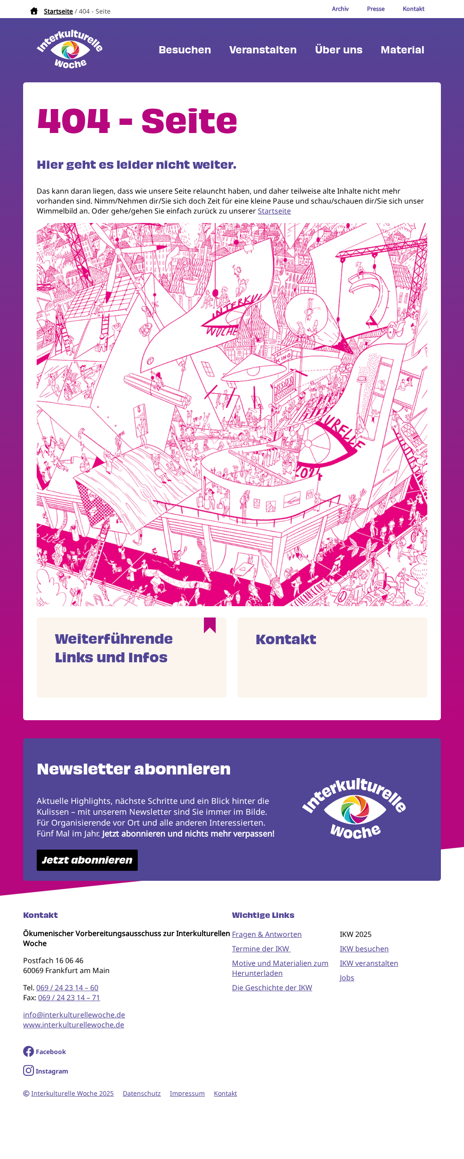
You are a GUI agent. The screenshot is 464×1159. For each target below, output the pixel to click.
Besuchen (185, 50)
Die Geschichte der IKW (272, 988)
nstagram (53, 1071)
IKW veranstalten (369, 963)
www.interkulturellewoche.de (73, 1025)
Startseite (58, 11)
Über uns (338, 50)
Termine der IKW (261, 949)
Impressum (187, 1093)
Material (403, 50)
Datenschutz (142, 1093)
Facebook (51, 1051)
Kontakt (225, 1093)
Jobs (347, 978)
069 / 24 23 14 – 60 (67, 988)
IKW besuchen (364, 949)
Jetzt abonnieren (87, 860)
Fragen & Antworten (267, 934)
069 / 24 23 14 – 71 (69, 997)
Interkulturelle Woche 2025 (72, 1093)
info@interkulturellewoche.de (74, 1015)
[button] (232, 603)
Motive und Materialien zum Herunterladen (280, 968)
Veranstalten (263, 50)
